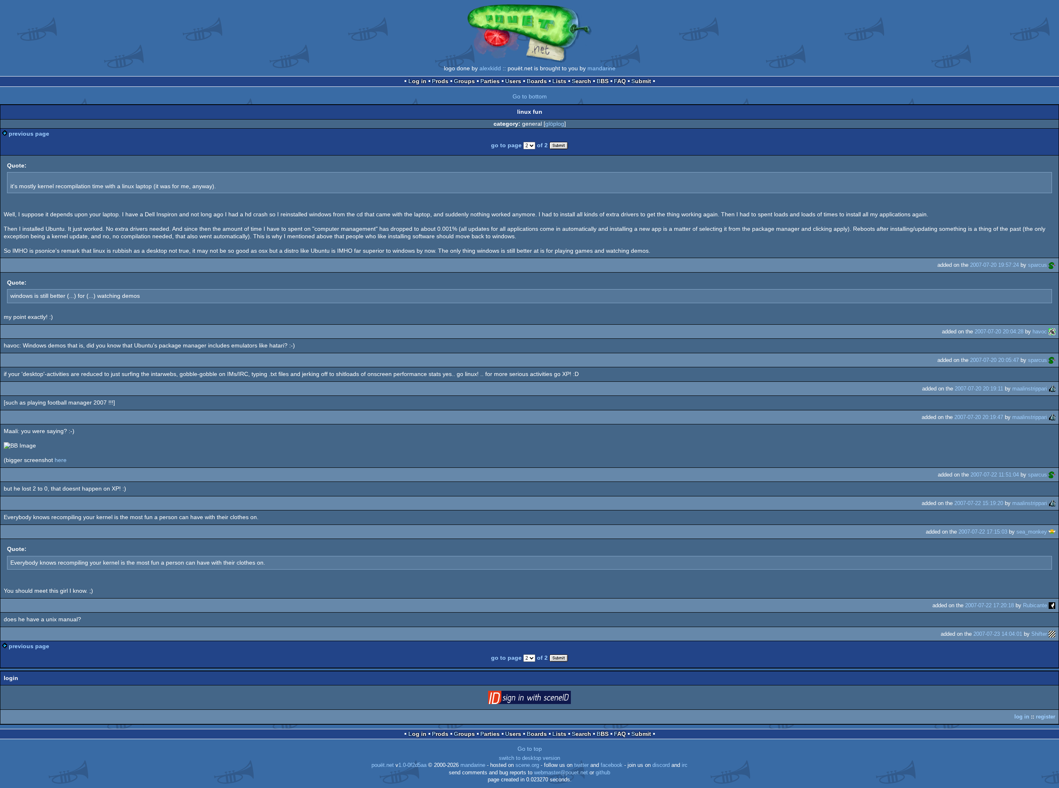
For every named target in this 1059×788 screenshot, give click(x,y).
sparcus (1037, 265)
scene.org (527, 765)
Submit (641, 81)
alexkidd (490, 68)
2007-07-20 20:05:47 (994, 360)
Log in (417, 81)
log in (1021, 717)
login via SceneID (542, 699)
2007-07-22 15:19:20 (978, 503)
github (603, 773)
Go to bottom (530, 96)
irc (685, 765)
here (61, 460)
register (1045, 717)
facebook (612, 765)
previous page (29, 133)
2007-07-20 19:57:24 (994, 265)
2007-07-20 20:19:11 (979, 389)
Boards (537, 81)
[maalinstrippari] (1052, 389)
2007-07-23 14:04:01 (997, 634)
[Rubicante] (1052, 605)
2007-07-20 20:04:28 (999, 331)
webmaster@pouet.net (561, 773)
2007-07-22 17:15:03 (982, 532)
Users (513, 81)
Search (581, 81)
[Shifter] (1052, 634)
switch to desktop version (529, 758)
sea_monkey (1031, 532)
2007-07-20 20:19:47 (978, 417)
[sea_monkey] (1052, 532)
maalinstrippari (1029, 389)
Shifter (1039, 634)
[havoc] (1052, 331)
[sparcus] (1052, 265)
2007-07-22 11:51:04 (994, 475)
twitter (581, 765)
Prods (440, 81)
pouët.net (382, 765)
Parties (490, 81)
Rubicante (1035, 605)
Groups (464, 81)
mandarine (601, 68)
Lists (559, 81)
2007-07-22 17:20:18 (989, 605)
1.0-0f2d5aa (412, 765)
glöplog (554, 123)
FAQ (620, 81)
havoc (1040, 331)
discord (661, 765)
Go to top (530, 748)
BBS (603, 81)
